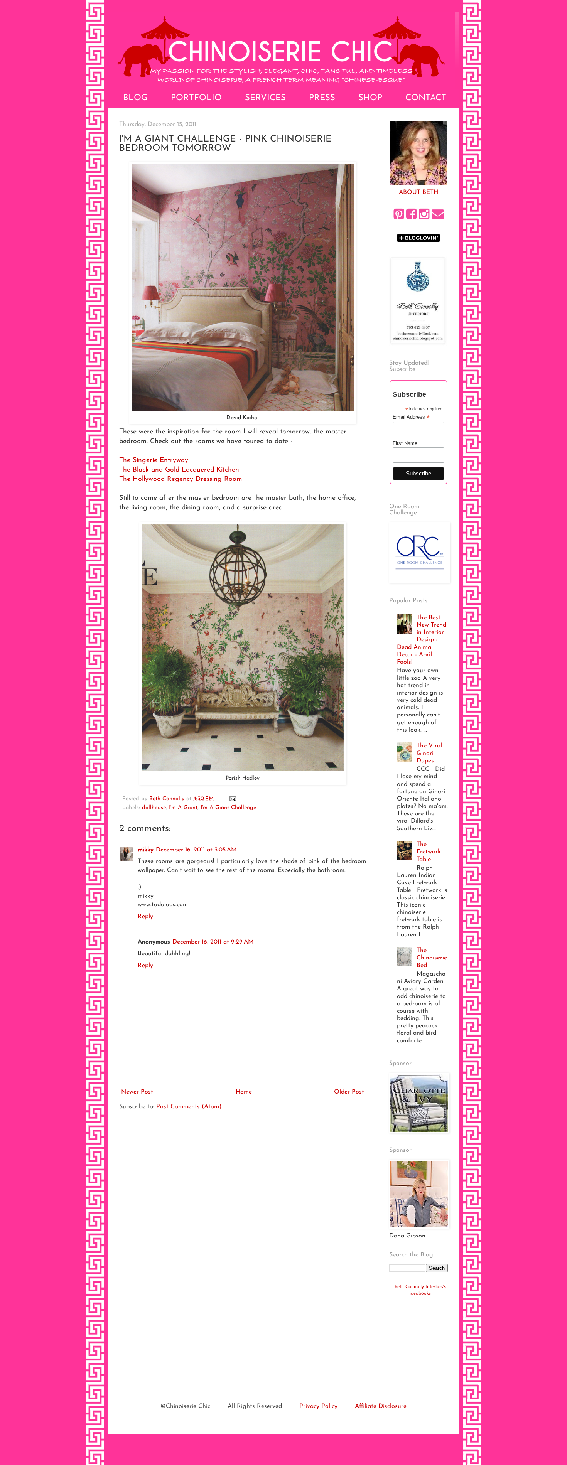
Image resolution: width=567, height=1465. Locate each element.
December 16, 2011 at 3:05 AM (196, 850)
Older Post (349, 1092)
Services (265, 98)
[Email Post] (232, 799)
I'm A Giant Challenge (228, 808)
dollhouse (154, 808)
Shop (370, 98)
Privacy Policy (318, 1406)
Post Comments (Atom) (188, 1107)
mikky (146, 850)
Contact (425, 98)
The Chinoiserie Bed (432, 957)
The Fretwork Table (429, 851)
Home (244, 1092)
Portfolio (196, 98)
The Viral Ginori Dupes (429, 753)
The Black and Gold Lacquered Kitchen (179, 470)
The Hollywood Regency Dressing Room (180, 479)
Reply (145, 917)
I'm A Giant (183, 808)
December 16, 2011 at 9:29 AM (213, 942)
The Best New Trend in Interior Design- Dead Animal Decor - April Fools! (421, 640)
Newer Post (137, 1092)
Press (322, 98)
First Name (405, 443)
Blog (135, 98)
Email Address (411, 417)
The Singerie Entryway (153, 460)
